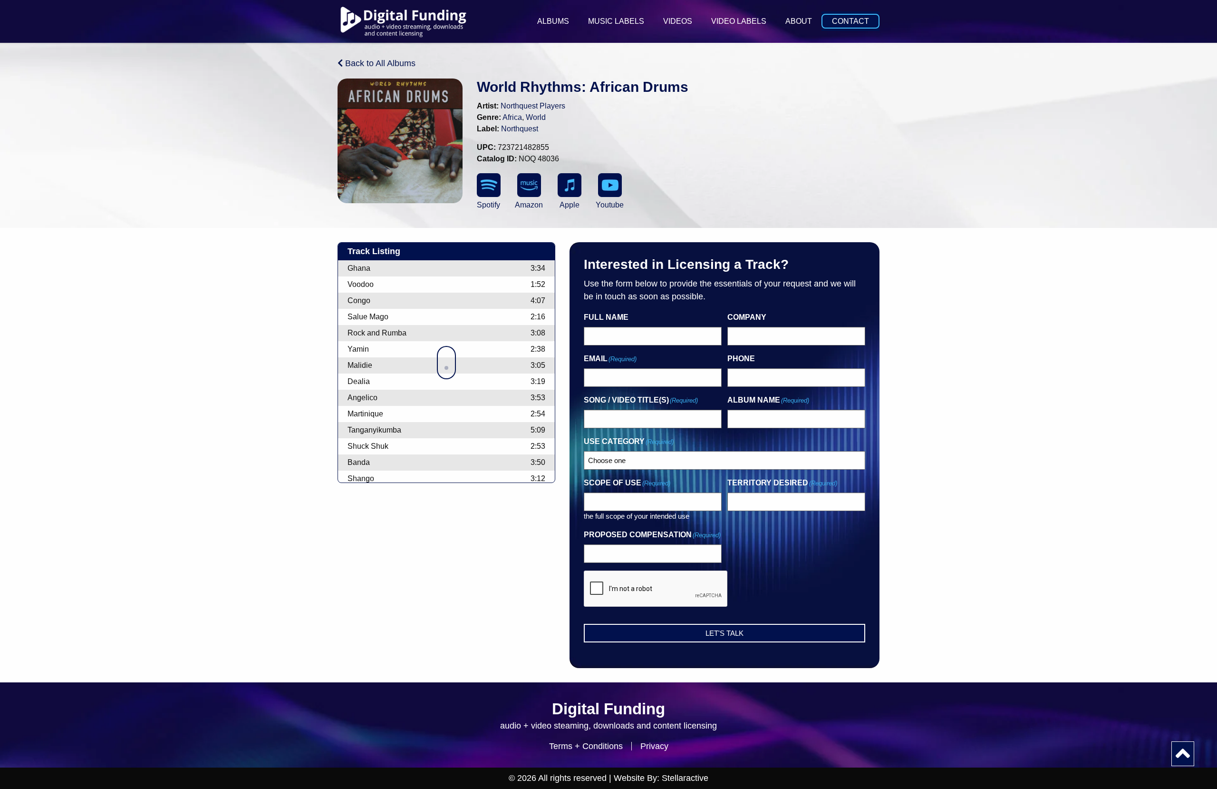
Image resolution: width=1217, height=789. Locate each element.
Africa (512, 117)
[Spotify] (489, 185)
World (536, 117)
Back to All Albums (379, 63)
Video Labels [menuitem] (738, 21)
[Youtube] (610, 185)
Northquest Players (533, 106)
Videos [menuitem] (677, 21)
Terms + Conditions (586, 746)
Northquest (519, 129)
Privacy (654, 746)
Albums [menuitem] (553, 21)
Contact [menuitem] (850, 21)
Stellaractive (685, 778)
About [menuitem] (798, 21)
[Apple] (569, 185)
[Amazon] (529, 185)
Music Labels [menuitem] (616, 21)
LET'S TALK (724, 633)
